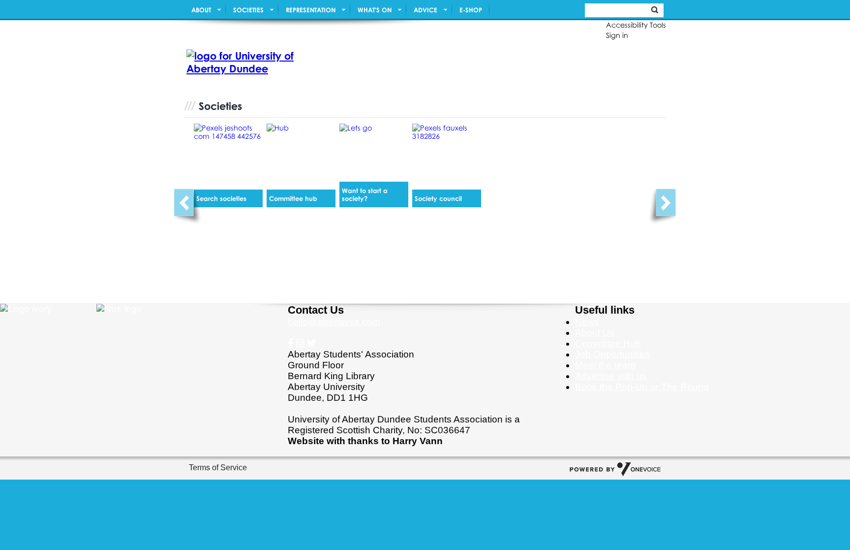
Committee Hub (608, 343)
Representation (310, 10)
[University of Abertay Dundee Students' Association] (240, 63)
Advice (425, 10)
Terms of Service (218, 467)
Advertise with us (611, 376)
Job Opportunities (612, 354)
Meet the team (605, 365)
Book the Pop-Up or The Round (642, 387)
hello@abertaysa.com (334, 322)
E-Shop (470, 10)
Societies (248, 10)
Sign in (617, 35)
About (201, 10)
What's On (375, 10)
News (587, 322)
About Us (594, 332)
